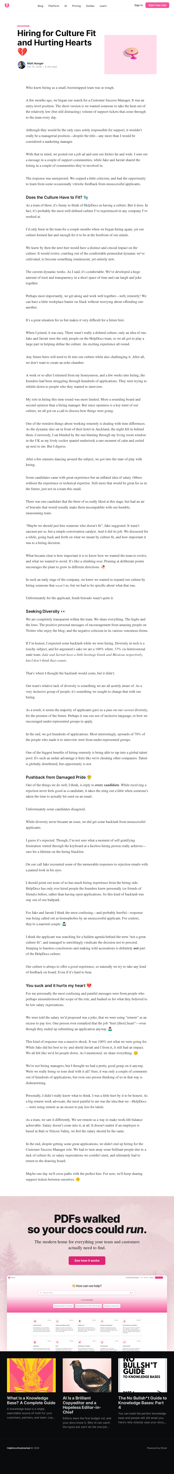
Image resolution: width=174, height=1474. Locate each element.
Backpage (23, 26)
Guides (90, 6)
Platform (53, 6)
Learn (103, 6)
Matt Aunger (35, 63)
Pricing (76, 6)
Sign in (138, 5)
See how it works (87, 1260)
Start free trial (157, 5)
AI (65, 6)
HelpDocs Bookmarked (18, 1448)
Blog (40, 6)
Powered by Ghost (157, 1448)
